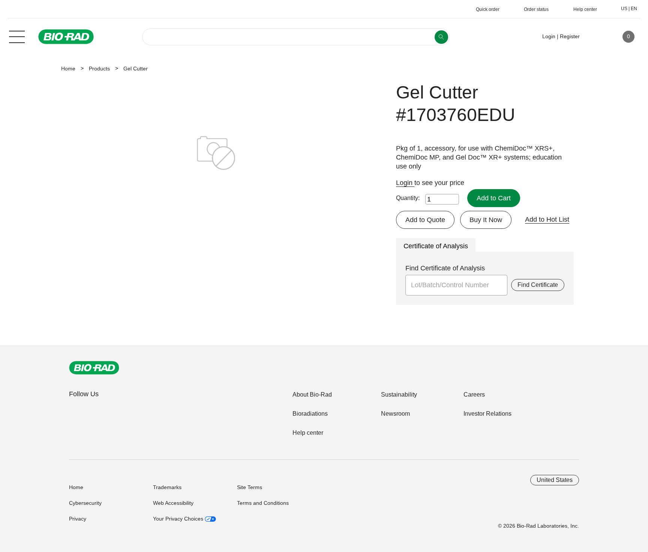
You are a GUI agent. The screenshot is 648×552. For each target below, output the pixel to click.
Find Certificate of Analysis (445, 268)
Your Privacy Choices (179, 519)
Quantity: (408, 198)
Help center (307, 433)
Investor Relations (488, 413)
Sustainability (399, 394)
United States (555, 480)
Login (405, 182)
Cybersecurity (85, 503)
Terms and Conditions (263, 503)
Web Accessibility (173, 503)
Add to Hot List (547, 219)
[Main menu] (17, 35)
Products (99, 69)
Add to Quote (425, 220)
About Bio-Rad (312, 394)
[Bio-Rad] (94, 367)
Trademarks (167, 487)
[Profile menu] (596, 36)
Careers (474, 394)
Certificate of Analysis (436, 246)
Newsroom (395, 413)
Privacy (77, 519)
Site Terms (249, 487)
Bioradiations (310, 413)
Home (68, 69)
